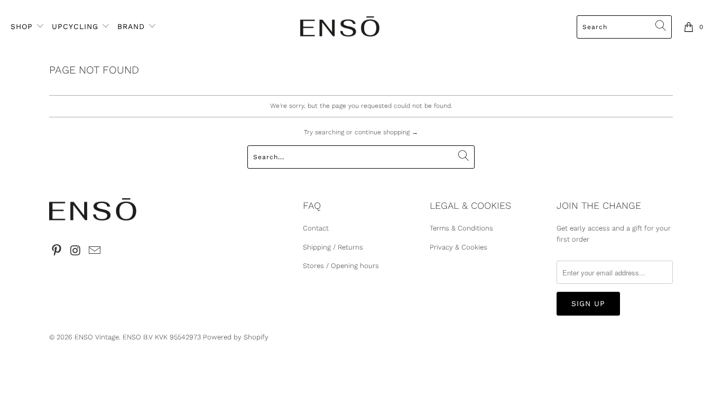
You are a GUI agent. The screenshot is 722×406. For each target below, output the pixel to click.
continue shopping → (386, 132)
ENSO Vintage (97, 337)
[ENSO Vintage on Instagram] (76, 251)
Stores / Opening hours (341, 266)
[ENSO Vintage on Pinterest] (57, 251)
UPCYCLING (75, 26)
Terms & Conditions (461, 228)
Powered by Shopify (236, 337)
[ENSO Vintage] (339, 27)
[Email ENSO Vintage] (95, 251)
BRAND (131, 26)
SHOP (23, 26)
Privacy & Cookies (458, 247)
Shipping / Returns (333, 247)
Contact (316, 228)
